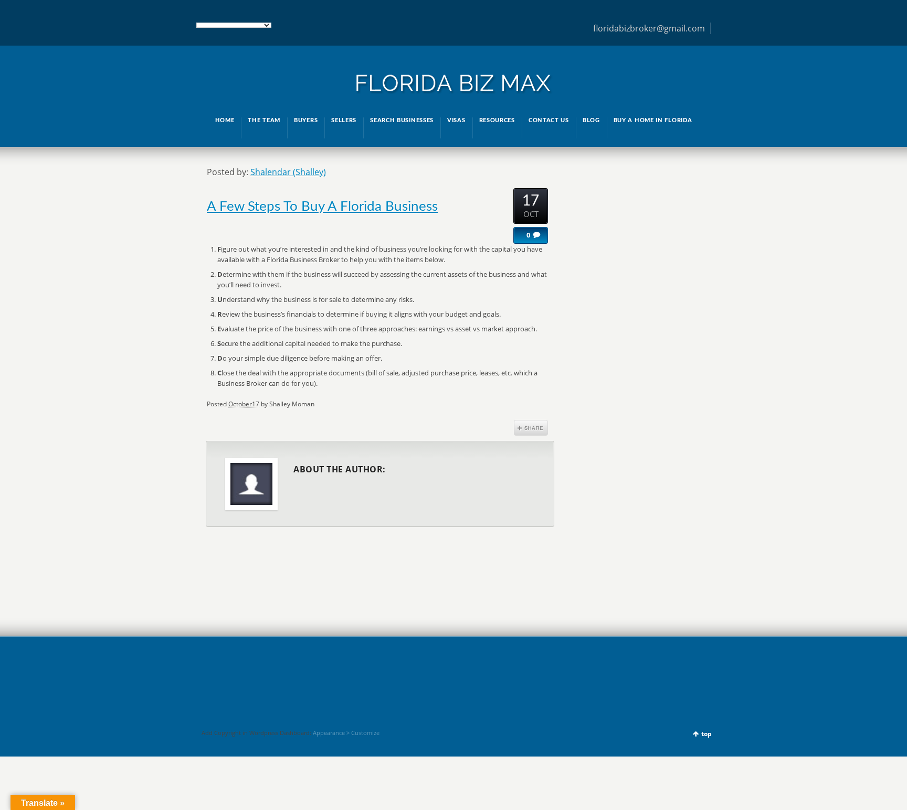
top (706, 733)
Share (531, 428)
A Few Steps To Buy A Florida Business (322, 206)
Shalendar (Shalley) (288, 172)
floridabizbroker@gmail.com (649, 28)
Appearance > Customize (346, 733)
